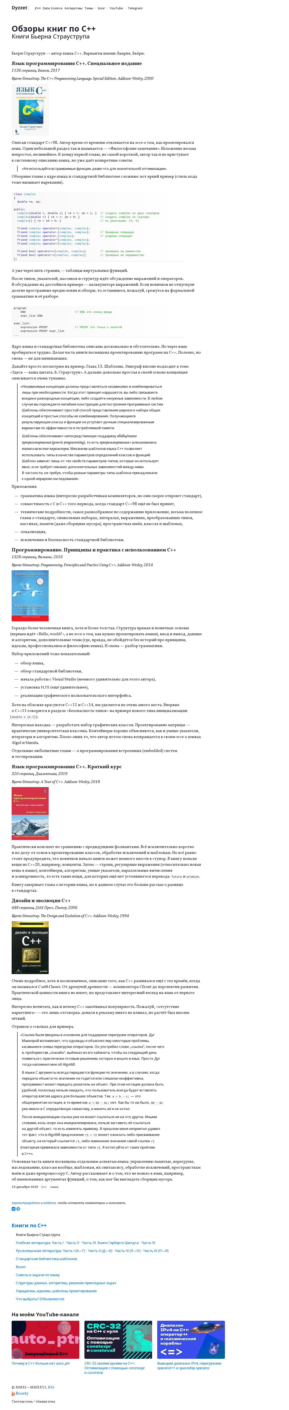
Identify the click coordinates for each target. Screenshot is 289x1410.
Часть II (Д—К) (100, 1250)
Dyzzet (21, 7)
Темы (88, 8)
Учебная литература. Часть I (39, 1242)
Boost (21, 1266)
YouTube (116, 8)
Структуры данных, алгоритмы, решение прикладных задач (66, 1283)
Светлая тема (22, 1401)
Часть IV (148, 1242)
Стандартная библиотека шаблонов (46, 1258)
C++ (38, 8)
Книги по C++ (29, 1225)
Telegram (135, 8)
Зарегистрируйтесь (26, 1203)
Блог (101, 8)
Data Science (53, 8)
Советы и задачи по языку (38, 1275)
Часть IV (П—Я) (155, 1250)
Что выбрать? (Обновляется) (40, 1299)
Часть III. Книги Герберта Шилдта (110, 1242)
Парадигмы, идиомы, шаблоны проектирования (56, 1291)
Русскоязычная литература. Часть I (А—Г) (50, 1250)
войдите (49, 1203)
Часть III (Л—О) (127, 1250)
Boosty (21, 1393)
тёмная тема (45, 1401)
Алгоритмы (74, 8)
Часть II (72, 1242)
